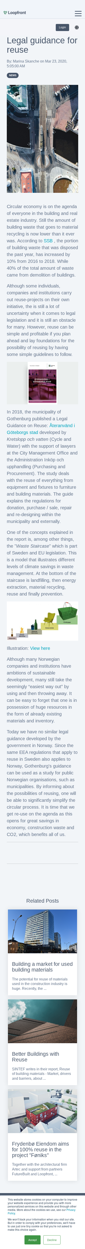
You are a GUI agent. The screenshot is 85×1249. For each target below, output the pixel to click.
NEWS (12, 75)
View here (40, 648)
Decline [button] (52, 1240)
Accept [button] (32, 1240)
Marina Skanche (26, 61)
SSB (48, 240)
